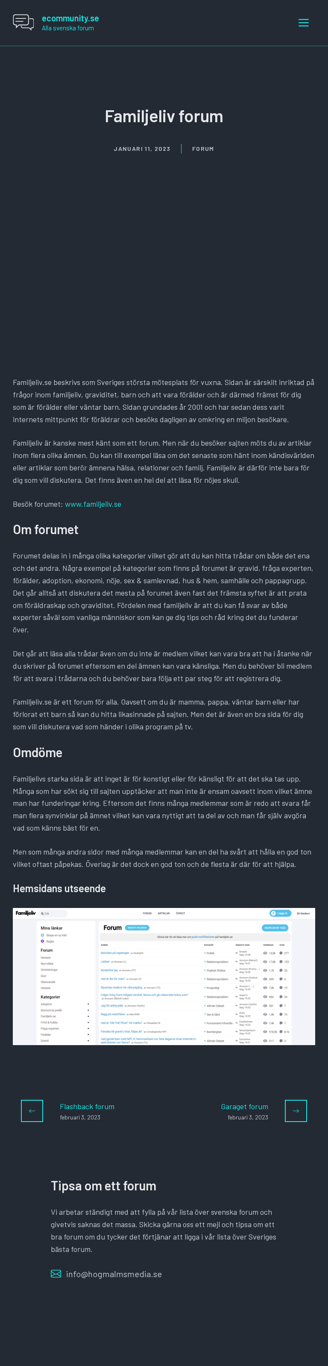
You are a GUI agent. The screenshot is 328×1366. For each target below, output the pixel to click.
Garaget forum (244, 1106)
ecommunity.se (70, 18)
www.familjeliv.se (93, 503)
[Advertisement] (164, 218)
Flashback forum (87, 1106)
